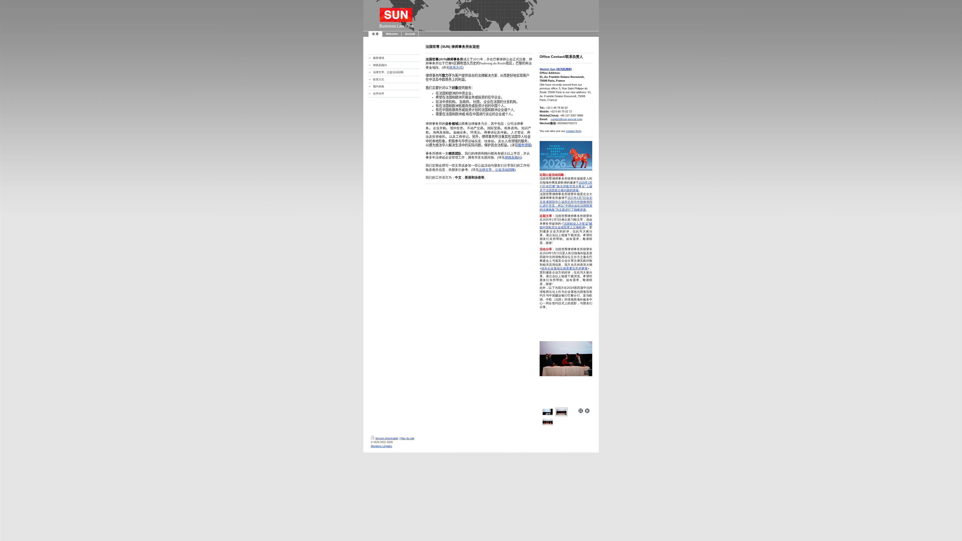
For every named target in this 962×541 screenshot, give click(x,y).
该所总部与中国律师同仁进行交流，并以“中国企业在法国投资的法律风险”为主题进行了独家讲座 (566, 205)
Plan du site (407, 438)
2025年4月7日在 (578, 198)
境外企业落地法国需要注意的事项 (564, 268)
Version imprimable (386, 438)
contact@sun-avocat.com (566, 119)
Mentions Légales (381, 446)
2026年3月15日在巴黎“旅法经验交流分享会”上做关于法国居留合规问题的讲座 (566, 186)
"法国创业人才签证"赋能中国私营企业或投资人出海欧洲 (566, 225)
